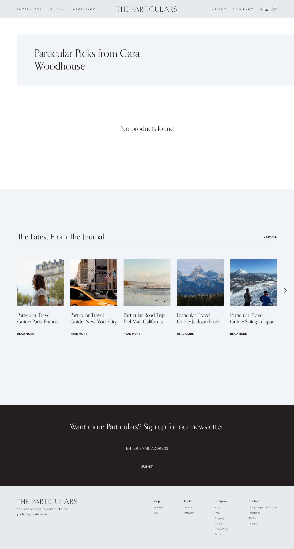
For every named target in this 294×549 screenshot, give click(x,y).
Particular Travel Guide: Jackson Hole (198, 318)
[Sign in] (266, 9)
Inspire (188, 501)
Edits (155, 513)
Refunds (219, 523)
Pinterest (253, 523)
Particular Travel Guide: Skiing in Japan (252, 318)
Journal (188, 507)
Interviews (189, 513)
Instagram (254, 513)
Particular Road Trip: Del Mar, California (145, 318)
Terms (218, 534)
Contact (254, 501)
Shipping (219, 518)
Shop (156, 501)
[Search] (261, 9)
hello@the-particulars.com (263, 507)
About (218, 507)
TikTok (252, 518)
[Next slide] (285, 290)
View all (270, 237)
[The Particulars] (147, 9)
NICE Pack (158, 507)
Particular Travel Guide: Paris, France (37, 318)
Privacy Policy (221, 529)
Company (221, 501)
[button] (273, 9)
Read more (25, 333)
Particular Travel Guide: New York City (93, 318)
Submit (147, 466)
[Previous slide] (8, 290)
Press (217, 513)
